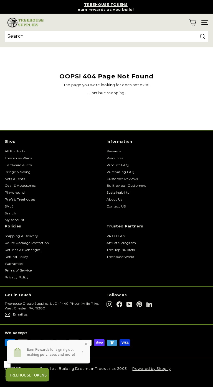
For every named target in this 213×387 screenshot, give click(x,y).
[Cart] (192, 22)
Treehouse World (120, 257)
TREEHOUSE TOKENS (106, 4)
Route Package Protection (27, 243)
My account (14, 220)
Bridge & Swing (18, 172)
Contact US (116, 206)
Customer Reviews (122, 179)
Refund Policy (16, 257)
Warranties (14, 264)
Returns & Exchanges (22, 250)
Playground (15, 192)
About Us (114, 199)
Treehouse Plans (18, 158)
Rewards (113, 151)
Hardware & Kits (18, 165)
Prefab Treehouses (20, 199)
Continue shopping (106, 93)
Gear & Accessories (20, 185)
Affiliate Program (121, 243)
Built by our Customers (126, 185)
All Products (15, 151)
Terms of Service (18, 270)
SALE (9, 206)
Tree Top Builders (120, 250)
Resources (114, 158)
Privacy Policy (17, 277)
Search (10, 213)
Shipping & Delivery (21, 236)
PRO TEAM (116, 236)
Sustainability (118, 192)
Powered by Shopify (151, 368)
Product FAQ (117, 165)
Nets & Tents (15, 179)
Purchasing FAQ (120, 172)
